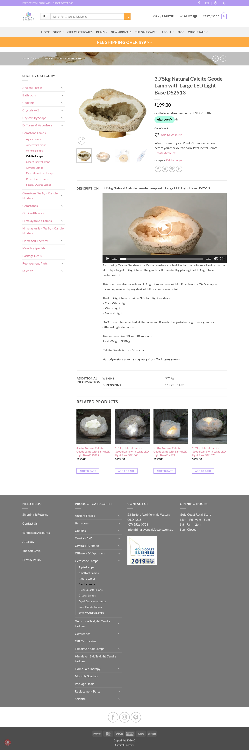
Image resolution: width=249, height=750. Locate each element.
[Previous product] (223, 59)
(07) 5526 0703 (137, 524)
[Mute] (215, 259)
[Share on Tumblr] (179, 169)
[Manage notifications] (7, 742)
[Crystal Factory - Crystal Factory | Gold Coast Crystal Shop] (28, 16)
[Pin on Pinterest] (172, 169)
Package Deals (32, 256)
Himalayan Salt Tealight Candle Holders (43, 230)
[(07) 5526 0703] (225, 3)
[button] (215, 16)
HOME (45, 32)
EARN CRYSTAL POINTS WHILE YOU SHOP (45, 3)
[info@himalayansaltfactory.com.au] (207, 3)
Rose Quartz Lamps (37, 179)
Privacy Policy (31, 559)
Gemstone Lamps (52, 58)
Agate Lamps (33, 139)
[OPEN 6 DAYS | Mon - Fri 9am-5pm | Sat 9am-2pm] (216, 3)
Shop (57, 32)
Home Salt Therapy (35, 241)
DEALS (100, 32)
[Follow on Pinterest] (136, 717)
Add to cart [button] (88, 471)
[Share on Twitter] (165, 169)
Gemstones (30, 205)
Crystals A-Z (30, 110)
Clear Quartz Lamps (38, 161)
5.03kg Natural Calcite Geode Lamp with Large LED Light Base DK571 (170, 451)
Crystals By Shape (34, 118)
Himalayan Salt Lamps (37, 220)
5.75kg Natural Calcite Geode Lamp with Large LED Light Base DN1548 (132, 451)
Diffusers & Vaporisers (37, 125)
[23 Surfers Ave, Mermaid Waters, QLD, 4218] (199, 3)
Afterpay (28, 541)
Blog (181, 32)
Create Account (164, 153)
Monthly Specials (33, 248)
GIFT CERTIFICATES (80, 32)
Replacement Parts (35, 263)
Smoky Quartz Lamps (38, 184)
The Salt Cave (31, 550)
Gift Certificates (33, 213)
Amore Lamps (34, 150)
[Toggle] (62, 87)
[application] (165, 228)
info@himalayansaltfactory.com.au (150, 529)
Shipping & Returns (35, 514)
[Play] (108, 259)
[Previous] (82, 109)
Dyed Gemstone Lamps (40, 173)
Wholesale (196, 32)
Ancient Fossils (32, 87)
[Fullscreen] (222, 259)
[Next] (142, 109)
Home (26, 58)
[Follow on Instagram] (124, 717)
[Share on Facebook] (158, 169)
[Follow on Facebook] (113, 717)
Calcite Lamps (73, 58)
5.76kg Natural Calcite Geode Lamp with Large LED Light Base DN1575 (209, 451)
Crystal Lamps (34, 167)
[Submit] (127, 16)
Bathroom (29, 95)
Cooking (28, 102)
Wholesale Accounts (36, 532)
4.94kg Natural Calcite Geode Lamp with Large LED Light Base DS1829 (93, 451)
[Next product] (215, 59)
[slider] (161, 259)
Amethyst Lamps (36, 144)
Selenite (27, 271)
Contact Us (30, 523)
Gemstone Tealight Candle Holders (40, 195)
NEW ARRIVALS (121, 32)
